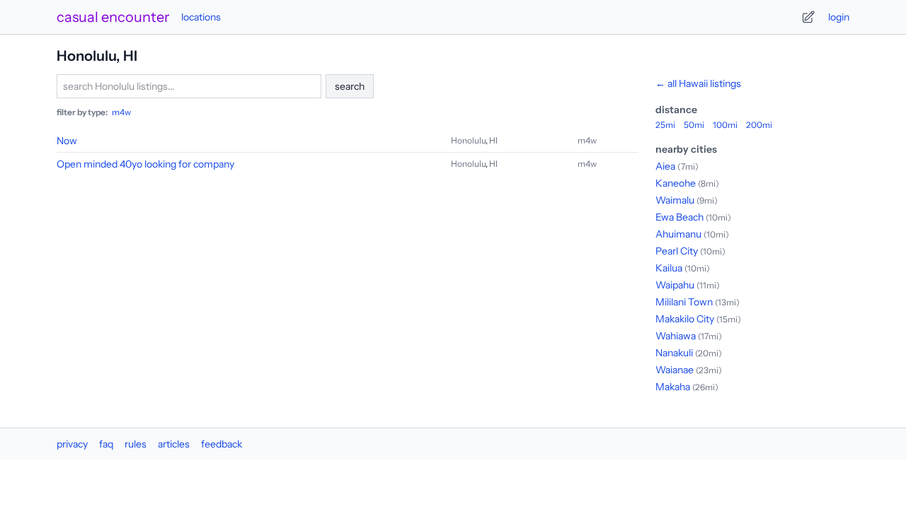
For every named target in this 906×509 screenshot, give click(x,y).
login (838, 17)
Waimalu (674, 200)
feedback (221, 444)
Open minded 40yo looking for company (145, 164)
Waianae (674, 369)
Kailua (668, 268)
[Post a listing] (808, 17)
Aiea (665, 166)
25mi (665, 124)
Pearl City (676, 251)
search (350, 86)
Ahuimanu (678, 234)
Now (67, 140)
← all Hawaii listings (698, 83)
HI (493, 140)
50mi (694, 124)
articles (174, 444)
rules (136, 444)
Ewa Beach (679, 217)
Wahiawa (675, 335)
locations (201, 17)
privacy (72, 444)
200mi (759, 124)
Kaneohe (675, 183)
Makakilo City (684, 318)
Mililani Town (684, 302)
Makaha (672, 386)
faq (106, 444)
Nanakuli (674, 352)
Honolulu (468, 140)
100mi (725, 124)
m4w (121, 112)
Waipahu (674, 285)
